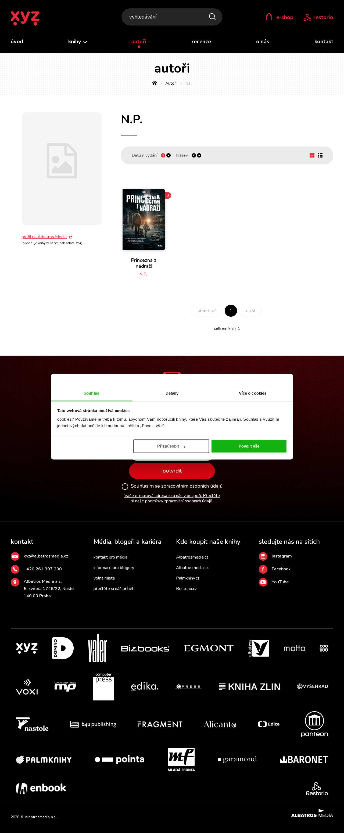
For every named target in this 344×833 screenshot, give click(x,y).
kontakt (323, 41)
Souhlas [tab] (91, 393)
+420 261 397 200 (43, 569)
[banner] (25, 18)
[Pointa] (119, 760)
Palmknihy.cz (187, 578)
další (250, 311)
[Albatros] (258, 648)
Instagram (282, 556)
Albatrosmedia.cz (192, 557)
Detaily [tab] (172, 393)
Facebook (281, 569)
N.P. (143, 274)
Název (182, 155)
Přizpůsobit (168, 446)
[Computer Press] (103, 687)
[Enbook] (41, 789)
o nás (262, 41)
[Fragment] (160, 724)
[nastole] (32, 724)
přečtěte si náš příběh (114, 589)
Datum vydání (144, 155)
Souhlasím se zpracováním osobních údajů (177, 486)
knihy (75, 41)
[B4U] (93, 724)
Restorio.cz (186, 589)
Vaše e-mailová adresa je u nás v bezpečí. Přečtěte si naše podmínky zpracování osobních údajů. (172, 498)
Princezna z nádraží (143, 263)
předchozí (207, 311)
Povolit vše (249, 446)
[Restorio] (317, 789)
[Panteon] (314, 724)
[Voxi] (27, 687)
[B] (144, 215)
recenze (201, 41)
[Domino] (63, 648)
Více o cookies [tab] (252, 393)
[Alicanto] (220, 724)
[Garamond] (237, 760)
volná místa (104, 578)
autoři (138, 41)
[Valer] (97, 648)
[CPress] (188, 687)
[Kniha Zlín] (249, 687)
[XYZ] (27, 648)
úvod (17, 41)
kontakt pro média (110, 557)
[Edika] (145, 687)
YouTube (280, 582)
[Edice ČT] (269, 724)
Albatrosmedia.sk (192, 568)
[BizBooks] (145, 648)
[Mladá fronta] (181, 760)
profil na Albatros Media (44, 237)
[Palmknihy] (44, 760)
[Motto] (294, 648)
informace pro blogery (114, 568)
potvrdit (172, 470)
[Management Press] (65, 687)
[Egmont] (208, 648)
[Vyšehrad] (313, 687)
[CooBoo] (323, 648)
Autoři (171, 83)
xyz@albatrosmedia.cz (46, 556)
